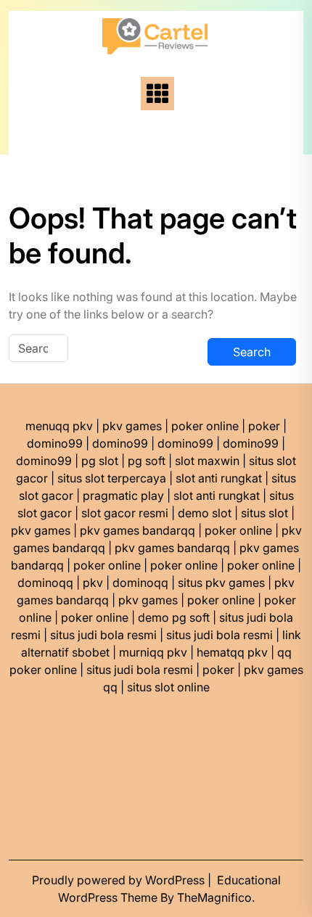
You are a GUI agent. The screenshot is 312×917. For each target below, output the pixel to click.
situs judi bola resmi (103, 635)
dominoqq (45, 582)
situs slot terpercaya (111, 478)
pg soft (146, 460)
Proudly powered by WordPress (120, 880)
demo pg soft (174, 617)
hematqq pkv (232, 652)
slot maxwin (207, 460)
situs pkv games (221, 582)
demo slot (204, 513)
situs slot (264, 513)
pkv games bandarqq (137, 530)
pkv (93, 582)
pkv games (132, 426)
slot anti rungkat (219, 478)
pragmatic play (123, 495)
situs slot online (168, 687)
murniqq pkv (153, 652)
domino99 (55, 443)
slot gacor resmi (124, 513)
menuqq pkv (59, 426)
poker (264, 426)
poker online (205, 426)
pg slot (99, 460)
